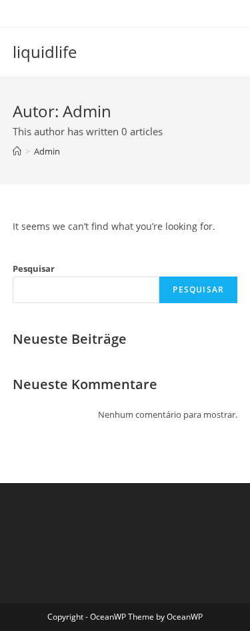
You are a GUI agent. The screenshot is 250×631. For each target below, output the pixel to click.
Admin (47, 151)
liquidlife (45, 52)
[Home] (17, 151)
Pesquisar (34, 269)
